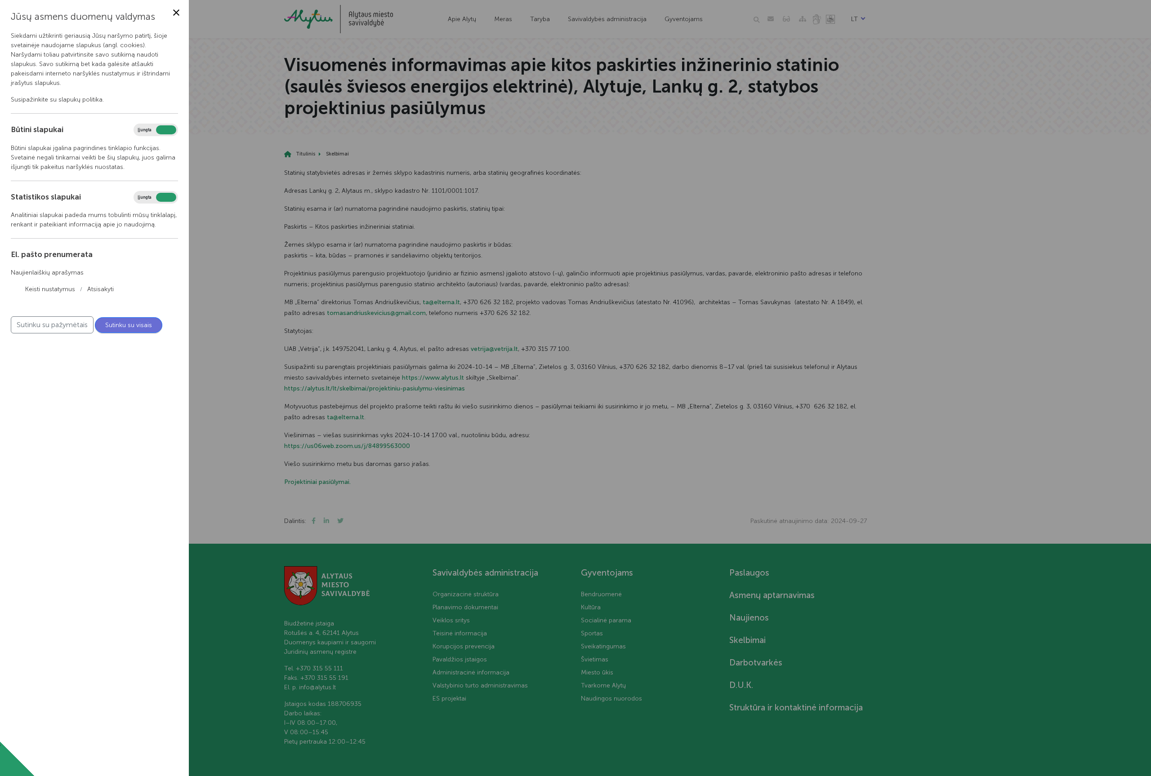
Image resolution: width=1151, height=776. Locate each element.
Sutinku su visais (128, 325)
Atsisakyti (100, 289)
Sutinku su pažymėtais (52, 324)
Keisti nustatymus (50, 289)
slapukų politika (80, 99)
